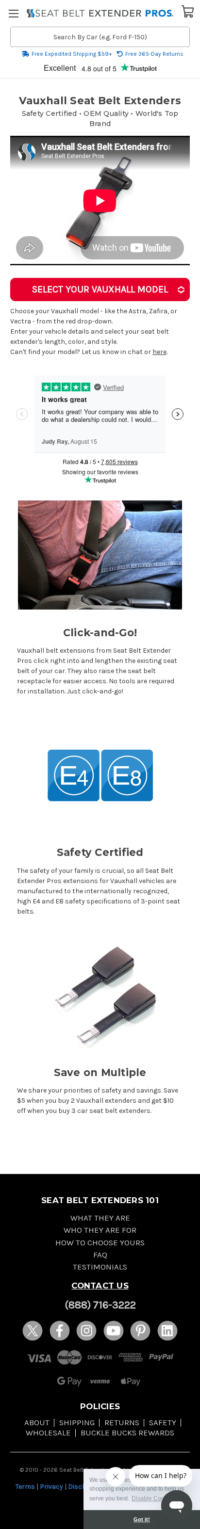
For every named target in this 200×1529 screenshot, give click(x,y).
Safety (162, 1422)
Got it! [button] (141, 1519)
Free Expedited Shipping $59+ (72, 53)
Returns (121, 1422)
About (37, 1422)
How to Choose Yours (100, 1242)
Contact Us (100, 1285)
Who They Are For (100, 1230)
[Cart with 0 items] (188, 10)
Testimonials (100, 1266)
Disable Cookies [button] (153, 1498)
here (159, 352)
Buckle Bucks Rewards (127, 1432)
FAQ (100, 1254)
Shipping (77, 1422)
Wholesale (48, 1432)
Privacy (51, 1486)
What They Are (100, 1218)
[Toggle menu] (13, 13)
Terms (25, 1486)
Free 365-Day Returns (154, 53)
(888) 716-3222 (100, 1305)
